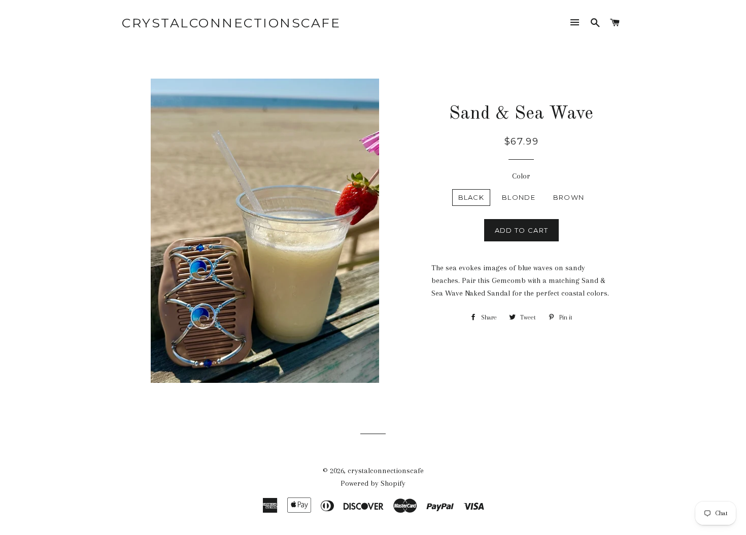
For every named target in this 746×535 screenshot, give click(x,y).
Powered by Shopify (373, 483)
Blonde (518, 197)
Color (521, 176)
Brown (569, 197)
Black (471, 197)
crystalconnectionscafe (231, 22)
